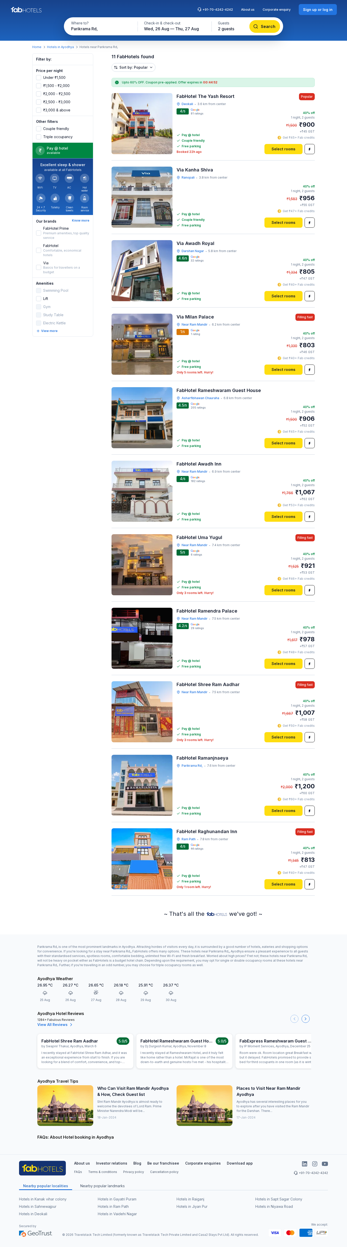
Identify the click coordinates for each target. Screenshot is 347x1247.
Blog (137, 1163)
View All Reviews (52, 1024)
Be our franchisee (163, 1163)
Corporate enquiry (277, 9)
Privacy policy (133, 1172)
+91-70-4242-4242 (217, 9)
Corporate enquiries (203, 1163)
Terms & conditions (102, 1172)
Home (36, 47)
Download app (240, 1163)
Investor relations (111, 1163)
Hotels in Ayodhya (60, 47)
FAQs (78, 1172)
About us (248, 9)
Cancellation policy (164, 1172)
